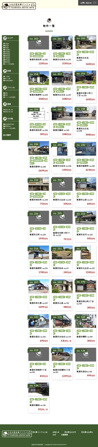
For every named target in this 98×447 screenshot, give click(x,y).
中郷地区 (7, 58)
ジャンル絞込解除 (10, 97)
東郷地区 (7, 56)
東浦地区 (7, 54)
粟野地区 (7, 62)
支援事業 (64, 435)
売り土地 (7, 78)
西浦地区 (7, 52)
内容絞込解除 (9, 80)
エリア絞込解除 (9, 64)
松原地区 (7, 49)
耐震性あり (8, 126)
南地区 (7, 45)
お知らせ (56, 432)
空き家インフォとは (39, 432)
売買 (6, 95)
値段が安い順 (9, 111)
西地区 (7, 47)
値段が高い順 (9, 109)
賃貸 (6, 93)
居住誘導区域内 (9, 124)
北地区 (7, 43)
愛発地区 (7, 60)
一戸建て (7, 76)
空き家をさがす (70, 432)
